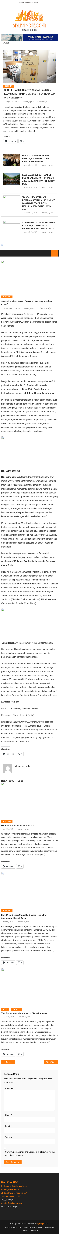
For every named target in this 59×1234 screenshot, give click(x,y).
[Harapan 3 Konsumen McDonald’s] (29, 800)
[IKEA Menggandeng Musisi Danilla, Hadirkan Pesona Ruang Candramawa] (11, 160)
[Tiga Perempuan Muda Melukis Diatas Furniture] (29, 987)
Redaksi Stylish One (13, 1227)
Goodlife (8, 86)
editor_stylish (28, 102)
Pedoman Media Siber (33, 1227)
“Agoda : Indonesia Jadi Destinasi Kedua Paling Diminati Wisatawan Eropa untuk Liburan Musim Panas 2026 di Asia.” (38, 203)
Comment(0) (42, 102)
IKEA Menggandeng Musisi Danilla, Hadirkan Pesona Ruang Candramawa (35, 159)
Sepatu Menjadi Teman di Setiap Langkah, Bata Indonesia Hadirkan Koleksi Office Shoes (38, 225)
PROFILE (34, 1230)
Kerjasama (49, 1227)
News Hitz (7, 297)
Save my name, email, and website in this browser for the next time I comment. (30, 1153)
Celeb (5, 1009)
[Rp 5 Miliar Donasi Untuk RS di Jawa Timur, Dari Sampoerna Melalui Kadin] (29, 889)
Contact (25, 1230)
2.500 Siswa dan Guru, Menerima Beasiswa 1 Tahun (52, 1062)
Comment (10, 1088)
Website (8, 1137)
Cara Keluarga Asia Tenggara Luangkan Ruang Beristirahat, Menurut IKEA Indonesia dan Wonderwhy (29, 94)
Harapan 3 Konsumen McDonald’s (17, 825)
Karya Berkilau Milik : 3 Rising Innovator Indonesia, (10, 1062)
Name (8, 1115)
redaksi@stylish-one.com (12, 1203)
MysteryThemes (43, 1224)
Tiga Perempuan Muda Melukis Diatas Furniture (24, 1013)
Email (8, 1126)
